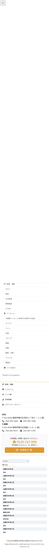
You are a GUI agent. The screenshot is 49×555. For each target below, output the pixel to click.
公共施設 (8, 299)
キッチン (8, 323)
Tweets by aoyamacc (11, 375)
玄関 (7, 348)
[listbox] (15, 461)
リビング (8, 338)
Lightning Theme (28, 544)
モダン (7, 289)
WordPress (16, 544)
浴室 (7, 333)
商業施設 (8, 304)
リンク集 (8, 394)
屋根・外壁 (9, 353)
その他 (7, 309)
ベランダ (8, 358)
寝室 (7, 343)
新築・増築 (10, 284)
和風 (7, 294)
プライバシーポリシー (13, 405)
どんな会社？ (11, 368)
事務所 (7, 363)
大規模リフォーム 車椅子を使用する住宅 (20, 319)
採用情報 (8, 399)
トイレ (7, 328)
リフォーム (10, 314)
